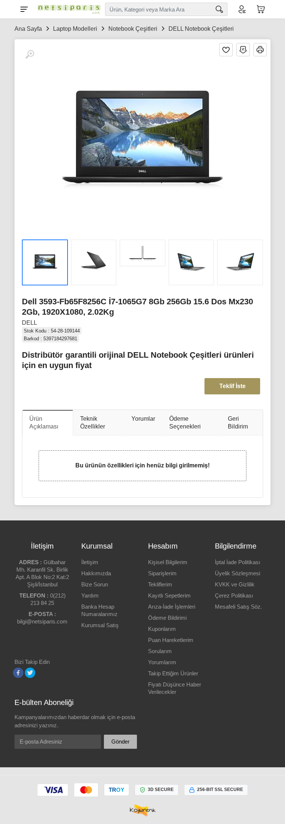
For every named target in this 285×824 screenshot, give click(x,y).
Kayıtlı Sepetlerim (169, 595)
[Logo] (67, 9)
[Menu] (24, 9)
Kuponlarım (162, 629)
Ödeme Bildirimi (167, 618)
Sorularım (160, 651)
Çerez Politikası (234, 595)
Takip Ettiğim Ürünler (173, 673)
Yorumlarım (162, 662)
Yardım (90, 595)
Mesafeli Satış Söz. (238, 606)
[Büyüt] (29, 54)
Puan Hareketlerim (170, 640)
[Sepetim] (261, 9)
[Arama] (219, 9)
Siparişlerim (162, 573)
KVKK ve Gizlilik (235, 584)
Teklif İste (232, 386)
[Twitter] (30, 673)
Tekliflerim (160, 584)
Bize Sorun (94, 584)
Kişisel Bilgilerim (167, 562)
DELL (29, 323)
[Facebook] (18, 673)
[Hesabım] (241, 9)
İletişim (89, 562)
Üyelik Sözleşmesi (237, 573)
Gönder (120, 741)
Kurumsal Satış (100, 625)
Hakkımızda (96, 573)
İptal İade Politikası (237, 562)
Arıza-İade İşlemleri (171, 606)
